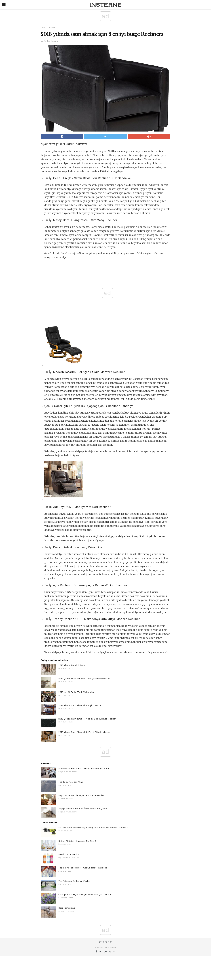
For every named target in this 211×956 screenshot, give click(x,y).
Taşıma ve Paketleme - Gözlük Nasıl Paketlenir (82, 867)
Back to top (105, 942)
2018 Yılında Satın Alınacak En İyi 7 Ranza (79, 705)
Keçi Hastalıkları (66, 908)
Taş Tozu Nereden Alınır (70, 782)
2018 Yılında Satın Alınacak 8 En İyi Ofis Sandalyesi (84, 732)
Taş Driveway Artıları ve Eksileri (74, 881)
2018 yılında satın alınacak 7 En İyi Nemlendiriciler (84, 678)
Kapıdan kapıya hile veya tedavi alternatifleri (81, 795)
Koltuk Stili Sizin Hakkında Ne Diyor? (77, 841)
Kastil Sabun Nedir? (68, 854)
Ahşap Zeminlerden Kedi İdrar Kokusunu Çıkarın (82, 808)
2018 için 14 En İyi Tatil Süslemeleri (76, 692)
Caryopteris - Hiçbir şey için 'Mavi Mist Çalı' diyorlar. (85, 894)
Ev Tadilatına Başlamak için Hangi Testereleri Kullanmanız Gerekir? (93, 827)
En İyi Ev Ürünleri (48, 28)
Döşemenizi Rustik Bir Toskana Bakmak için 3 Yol (83, 768)
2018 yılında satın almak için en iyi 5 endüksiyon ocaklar (87, 719)
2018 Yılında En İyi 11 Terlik (71, 665)
